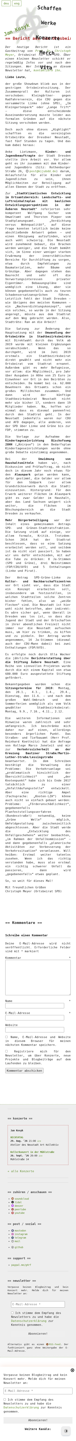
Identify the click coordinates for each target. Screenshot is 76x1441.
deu (6, 3)
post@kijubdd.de (43, 171)
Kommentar (38, 957)
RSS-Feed (54, 1344)
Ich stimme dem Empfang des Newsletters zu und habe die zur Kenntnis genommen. (33, 1405)
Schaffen (49, 8)
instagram (21, 1234)
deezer (19, 1205)
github (19, 1247)
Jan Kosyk (16, 30)
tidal (18, 1202)
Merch (47, 52)
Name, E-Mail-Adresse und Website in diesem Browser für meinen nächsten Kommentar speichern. (38, 1041)
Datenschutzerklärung (21, 1407)
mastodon (20, 1230)
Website (11, 1025)
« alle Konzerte (21, 1171)
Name (38, 1001)
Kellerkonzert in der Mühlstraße (32, 1152)
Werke (48, 23)
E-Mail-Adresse (38, 1013)
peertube (20, 1209)
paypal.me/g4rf (21, 1265)
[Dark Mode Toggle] (66, 1431)
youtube (20, 1212)
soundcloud (22, 1198)
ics (39, 1141)
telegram (20, 1237)
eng (16, 3)
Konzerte (48, 37)
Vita (46, 67)
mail (17, 1241)
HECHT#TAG (16, 1137)
